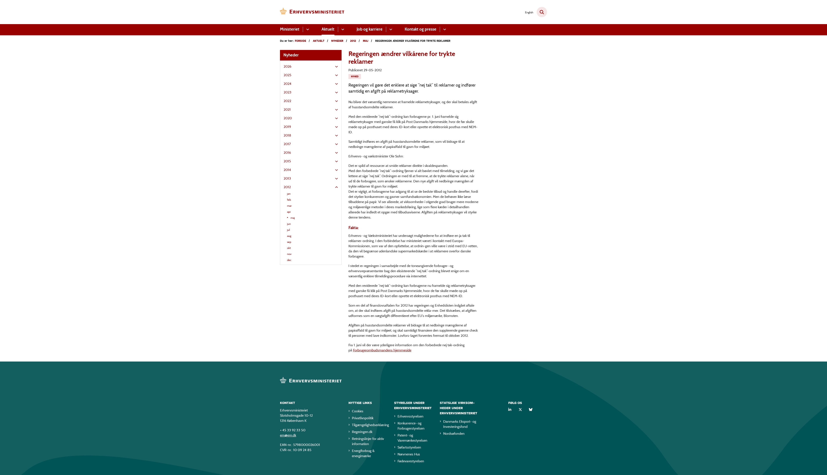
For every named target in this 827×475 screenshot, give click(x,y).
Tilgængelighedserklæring (369, 425)
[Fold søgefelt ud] (542, 12)
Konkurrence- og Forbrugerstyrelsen (411, 425)
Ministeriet (289, 29)
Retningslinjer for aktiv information (368, 441)
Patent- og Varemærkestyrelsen (412, 437)
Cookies (357, 411)
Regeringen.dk (362, 432)
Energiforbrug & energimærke (363, 453)
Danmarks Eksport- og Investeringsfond (459, 424)
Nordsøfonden (454, 434)
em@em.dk (288, 435)
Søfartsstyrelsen (409, 447)
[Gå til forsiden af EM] (312, 12)
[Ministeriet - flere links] (307, 29)
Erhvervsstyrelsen (410, 416)
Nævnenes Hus (409, 454)
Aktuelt (328, 29)
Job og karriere (369, 29)
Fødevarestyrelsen (411, 461)
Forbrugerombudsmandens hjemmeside (382, 350)
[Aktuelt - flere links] (342, 29)
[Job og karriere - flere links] (390, 29)
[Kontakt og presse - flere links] (444, 29)
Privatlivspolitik (362, 418)
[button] (335, 66)
